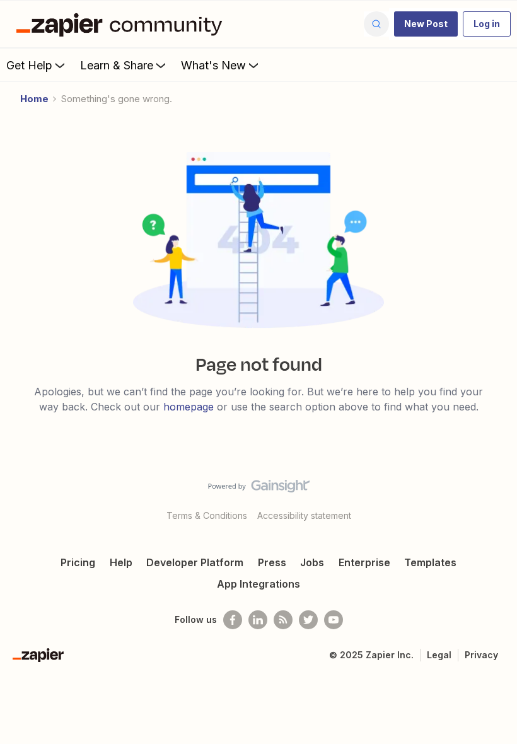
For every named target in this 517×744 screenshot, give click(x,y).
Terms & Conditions (206, 515)
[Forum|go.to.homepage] (122, 24)
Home (34, 99)
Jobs (312, 562)
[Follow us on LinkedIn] (257, 619)
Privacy (481, 654)
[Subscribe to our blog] (283, 619)
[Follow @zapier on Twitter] (308, 619)
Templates (430, 562)
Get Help (29, 65)
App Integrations (258, 584)
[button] (426, 24)
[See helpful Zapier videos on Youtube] (333, 619)
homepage (188, 406)
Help (121, 562)
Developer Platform (194, 562)
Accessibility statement (304, 515)
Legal (439, 654)
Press (272, 562)
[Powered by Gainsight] (259, 489)
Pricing (78, 562)
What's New (213, 65)
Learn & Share (116, 65)
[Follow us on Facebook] (232, 619)
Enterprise (364, 562)
